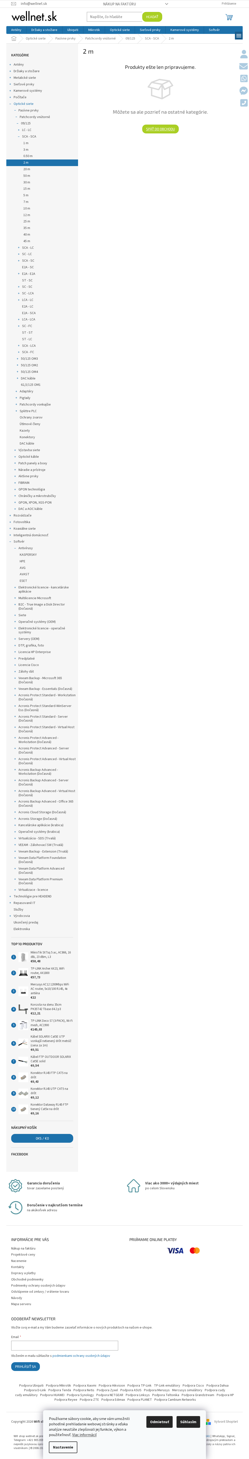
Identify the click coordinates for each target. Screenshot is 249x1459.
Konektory (27, 437)
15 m (26, 188)
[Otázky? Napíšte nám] (243, 67)
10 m (26, 208)
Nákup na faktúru (119, 4)
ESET (23, 580)
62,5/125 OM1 (31, 384)
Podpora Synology (80, 1395)
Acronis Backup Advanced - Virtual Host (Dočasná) (46, 793)
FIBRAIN (23, 482)
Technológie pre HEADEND (33, 896)
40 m (26, 234)
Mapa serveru (21, 1304)
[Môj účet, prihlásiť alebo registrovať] (244, 54)
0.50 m (28, 156)
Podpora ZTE (89, 1399)
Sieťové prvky (24, 84)
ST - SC (27, 280)
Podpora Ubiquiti (31, 1385)
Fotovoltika (22, 522)
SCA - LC (28, 247)
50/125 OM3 (29, 358)
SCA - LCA (29, 345)
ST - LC (27, 339)
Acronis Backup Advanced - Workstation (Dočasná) (38, 771)
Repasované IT (25, 903)
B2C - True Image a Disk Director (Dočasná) (41, 606)
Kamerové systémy (28, 90)
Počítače (20, 97)
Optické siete (24, 103)
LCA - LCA (28, 319)
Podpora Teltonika (165, 1395)
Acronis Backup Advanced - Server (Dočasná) (43, 782)
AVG (23, 568)
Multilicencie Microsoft (34, 598)
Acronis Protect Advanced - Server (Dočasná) (43, 750)
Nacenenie (19, 1261)
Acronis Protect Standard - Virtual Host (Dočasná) (46, 729)
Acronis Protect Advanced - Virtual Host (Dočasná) (47, 761)
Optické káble (28, 456)
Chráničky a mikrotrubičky (37, 496)
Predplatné (26, 658)
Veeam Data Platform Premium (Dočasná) (40, 881)
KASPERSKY (28, 554)
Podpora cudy (215, 1390)
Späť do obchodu (160, 129)
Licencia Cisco (28, 665)
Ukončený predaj (26, 922)
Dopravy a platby (23, 1273)
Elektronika (22, 929)
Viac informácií (84, 1435)
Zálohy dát (26, 671)
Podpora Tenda (59, 1390)
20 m (26, 169)
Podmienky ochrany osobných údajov (38, 1285)
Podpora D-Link (35, 1390)
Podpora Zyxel (107, 1390)
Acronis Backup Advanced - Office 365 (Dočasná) (45, 803)
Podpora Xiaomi (84, 1385)
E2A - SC (28, 267)
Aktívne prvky (28, 476)
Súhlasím (188, 1422)
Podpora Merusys (157, 1390)
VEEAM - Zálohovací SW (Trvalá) (40, 845)
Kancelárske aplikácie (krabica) (40, 825)
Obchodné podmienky (27, 1279)
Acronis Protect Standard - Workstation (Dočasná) (47, 697)
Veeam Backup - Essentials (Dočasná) (45, 688)
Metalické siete (25, 77)
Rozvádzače (23, 515)
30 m (26, 182)
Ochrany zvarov (31, 417)
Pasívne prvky (28, 110)
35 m (26, 228)
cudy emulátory (26, 1395)
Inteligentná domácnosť (31, 535)
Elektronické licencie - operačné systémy (41, 630)
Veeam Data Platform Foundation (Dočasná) (42, 859)
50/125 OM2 (29, 365)
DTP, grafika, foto (31, 645)
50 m (26, 175)
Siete (22, 615)
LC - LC (26, 130)
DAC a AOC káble (30, 508)
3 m (25, 149)
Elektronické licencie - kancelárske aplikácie (43, 589)
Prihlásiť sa (25, 1366)
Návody (16, 1298)
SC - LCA (28, 293)
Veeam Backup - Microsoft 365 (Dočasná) (40, 680)
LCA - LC (27, 300)
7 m (25, 201)
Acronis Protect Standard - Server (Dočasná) (43, 718)
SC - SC (27, 286)
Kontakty (17, 1267)
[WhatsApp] (244, 79)
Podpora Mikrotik (58, 1385)
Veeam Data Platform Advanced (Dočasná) (41, 870)
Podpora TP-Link (139, 1385)
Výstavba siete (29, 450)
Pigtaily (25, 398)
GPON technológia (31, 489)
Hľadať (152, 17)
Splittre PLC (28, 411)
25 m (26, 221)
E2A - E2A (28, 273)
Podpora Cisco (193, 1385)
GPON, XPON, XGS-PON (35, 502)
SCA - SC (28, 260)
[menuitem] (16, 30)
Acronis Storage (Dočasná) (37, 818)
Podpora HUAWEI (52, 1395)
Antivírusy (25, 548)
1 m (25, 143)
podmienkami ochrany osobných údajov (81, 1355)
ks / (42, 1138)
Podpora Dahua (217, 1385)
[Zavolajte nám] (244, 103)
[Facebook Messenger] (243, 91)
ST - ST (27, 332)
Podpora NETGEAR (109, 1395)
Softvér (19, 541)
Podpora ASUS (131, 1390)
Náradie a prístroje (31, 469)
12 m (26, 215)
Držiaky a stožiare (27, 71)
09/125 (26, 123)
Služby (18, 909)
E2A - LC (27, 306)
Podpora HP (225, 1395)
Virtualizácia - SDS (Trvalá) (37, 838)
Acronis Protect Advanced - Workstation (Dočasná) (38, 739)
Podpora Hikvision (112, 1385)
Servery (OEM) (28, 638)
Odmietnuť (159, 1422)
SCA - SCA (29, 136)
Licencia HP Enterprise (34, 652)
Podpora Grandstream (198, 1395)
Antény (19, 64)
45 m (26, 241)
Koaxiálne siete (25, 528)
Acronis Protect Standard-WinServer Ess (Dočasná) (44, 708)
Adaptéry (26, 391)
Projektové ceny (23, 1254)
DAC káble (28, 378)
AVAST (24, 574)
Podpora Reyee (65, 1399)
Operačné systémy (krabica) (39, 831)
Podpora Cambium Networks (175, 1399)
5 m (25, 195)
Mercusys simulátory (187, 1390)
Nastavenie (63, 1447)
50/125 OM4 (29, 371)
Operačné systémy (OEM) (37, 621)
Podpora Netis (83, 1390)
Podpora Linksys (138, 1395)
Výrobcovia (22, 915)
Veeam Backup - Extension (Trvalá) (43, 851)
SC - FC (27, 326)
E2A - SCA (29, 313)
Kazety (25, 430)
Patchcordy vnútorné (35, 117)
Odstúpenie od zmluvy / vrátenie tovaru (40, 1291)
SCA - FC (28, 352)
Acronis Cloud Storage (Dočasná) (42, 812)
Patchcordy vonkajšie (35, 404)
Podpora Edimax (113, 1399)
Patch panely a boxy (32, 463)
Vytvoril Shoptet (226, 1421)
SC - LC (27, 254)
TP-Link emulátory (167, 1385)
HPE (22, 561)
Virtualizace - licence (33, 889)
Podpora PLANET (139, 1399)
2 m (25, 162)
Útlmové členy (30, 424)
